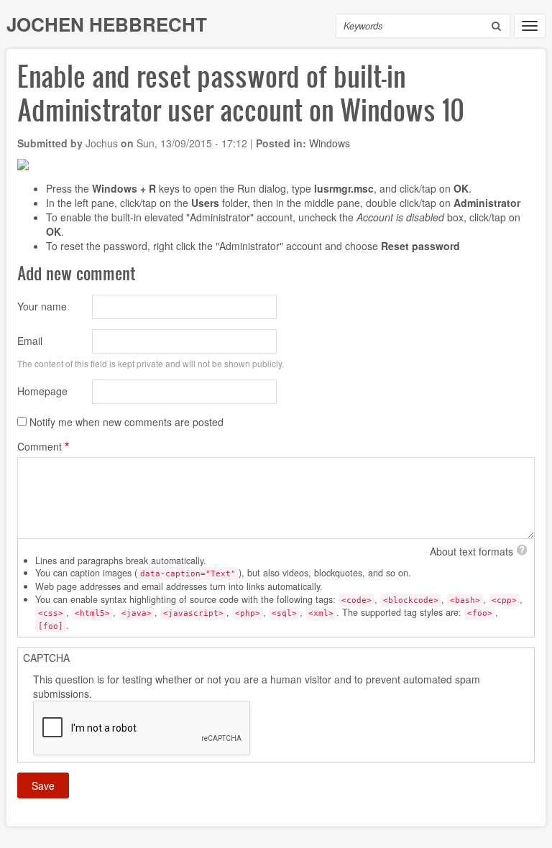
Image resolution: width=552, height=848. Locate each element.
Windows (329, 143)
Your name (42, 306)
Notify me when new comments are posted (126, 422)
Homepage (42, 391)
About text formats (471, 551)
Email (29, 340)
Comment (39, 446)
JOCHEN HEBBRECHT (106, 24)
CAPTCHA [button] (46, 657)
